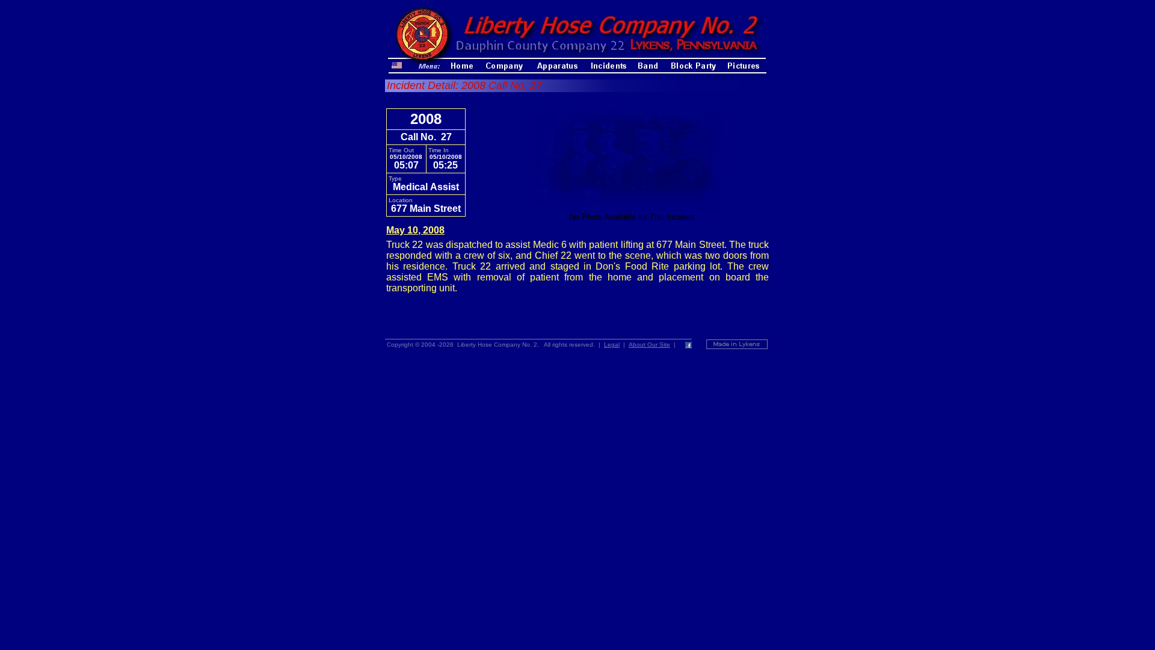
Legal (612, 344)
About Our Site (649, 344)
